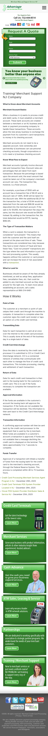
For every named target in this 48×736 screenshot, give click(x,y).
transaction (14, 262)
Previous (3, 78)
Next (44, 78)
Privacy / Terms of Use (24, 716)
